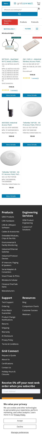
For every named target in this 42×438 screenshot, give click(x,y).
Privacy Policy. (20, 415)
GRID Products (8, 217)
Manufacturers (8, 291)
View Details (11, 95)
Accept (20, 420)
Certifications (7, 363)
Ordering (5, 306)
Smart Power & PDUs (10, 276)
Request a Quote (7, 22)
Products (23, 22)
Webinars (26, 314)
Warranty (6, 332)
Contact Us (6, 367)
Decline (20, 426)
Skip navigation (6, 2)
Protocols (34, 22)
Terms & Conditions (10, 344)
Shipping (5, 328)
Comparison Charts (30, 306)
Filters (28, 29)
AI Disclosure (7, 336)
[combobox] (20, 9)
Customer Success (30, 310)
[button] (39, 9)
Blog (24, 302)
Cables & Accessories (10, 231)
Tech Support (7, 302)
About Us (6, 359)
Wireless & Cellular (9, 280)
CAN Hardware (8, 221)
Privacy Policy (7, 340)
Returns (5, 324)
